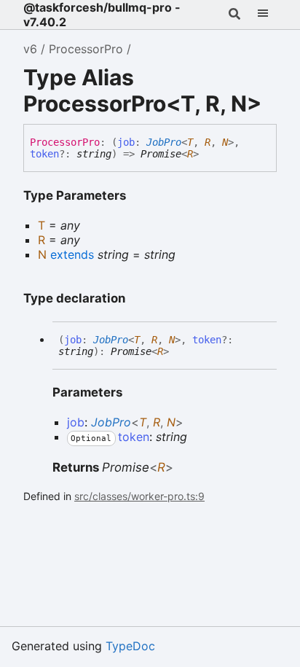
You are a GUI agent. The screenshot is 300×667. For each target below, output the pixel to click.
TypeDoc (130, 646)
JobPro (163, 142)
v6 (30, 49)
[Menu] (262, 14)
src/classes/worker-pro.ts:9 (139, 496)
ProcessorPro (86, 49)
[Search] (234, 14)
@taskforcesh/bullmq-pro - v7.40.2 (102, 14)
